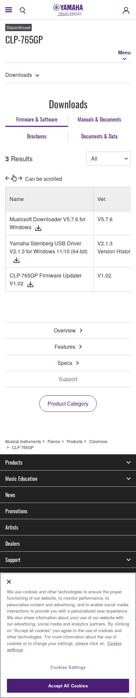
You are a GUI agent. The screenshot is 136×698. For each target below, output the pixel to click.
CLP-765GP (23, 447)
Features (64, 346)
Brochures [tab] (37, 136)
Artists (11, 527)
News (10, 495)
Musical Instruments (23, 441)
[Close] (9, 581)
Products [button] (13, 462)
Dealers (12, 543)
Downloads (18, 74)
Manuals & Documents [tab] (99, 119)
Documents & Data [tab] (99, 136)
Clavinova (98, 441)
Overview (65, 330)
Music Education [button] (21, 478)
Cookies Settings (67, 667)
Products (75, 441)
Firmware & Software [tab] (36, 119)
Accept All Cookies (67, 685)
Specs (64, 363)
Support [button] (12, 560)
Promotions (16, 511)
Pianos (54, 441)
